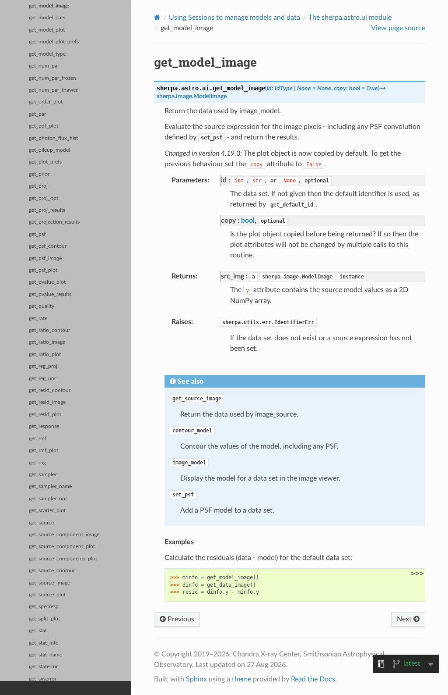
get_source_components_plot (63, 558)
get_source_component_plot (62, 546)
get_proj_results (47, 210)
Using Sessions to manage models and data (234, 17)
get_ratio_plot (45, 354)
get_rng (37, 462)
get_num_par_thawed (54, 90)
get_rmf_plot (43, 450)
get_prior (39, 174)
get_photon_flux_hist (53, 138)
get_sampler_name (50, 486)
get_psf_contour (47, 246)
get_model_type (47, 54)
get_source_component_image (64, 534)
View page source (398, 28)
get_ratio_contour (49, 330)
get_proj (38, 186)
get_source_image (49, 583)
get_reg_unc (43, 378)
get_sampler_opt (48, 498)
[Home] (157, 17)
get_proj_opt (43, 198)
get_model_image (49, 6)
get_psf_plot (43, 270)
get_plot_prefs (45, 162)
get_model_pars (47, 17)
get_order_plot (46, 102)
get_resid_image (47, 402)
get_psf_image (45, 258)
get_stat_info (44, 643)
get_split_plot (44, 619)
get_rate (38, 318)
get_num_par (44, 66)
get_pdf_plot (43, 126)
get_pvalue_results (50, 294)
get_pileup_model (49, 150)
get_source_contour (52, 570)
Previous (180, 619)
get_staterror (43, 666)
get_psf (37, 234)
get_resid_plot (45, 414)
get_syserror (42, 679)
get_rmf (37, 438)
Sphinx (196, 679)
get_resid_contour (49, 390)
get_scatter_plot (47, 510)
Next (405, 619)
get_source (41, 522)
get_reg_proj (43, 366)
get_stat (38, 630)
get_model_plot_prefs (54, 41)
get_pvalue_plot (47, 282)
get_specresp (44, 606)
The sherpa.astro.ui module (350, 17)
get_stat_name (45, 654)
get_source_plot (47, 594)
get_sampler (42, 474)
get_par (37, 114)
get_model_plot (47, 30)
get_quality (41, 306)
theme (241, 679)
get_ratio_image (47, 342)
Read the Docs (313, 679)
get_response (44, 426)
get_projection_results (54, 222)
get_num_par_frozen (52, 78)
